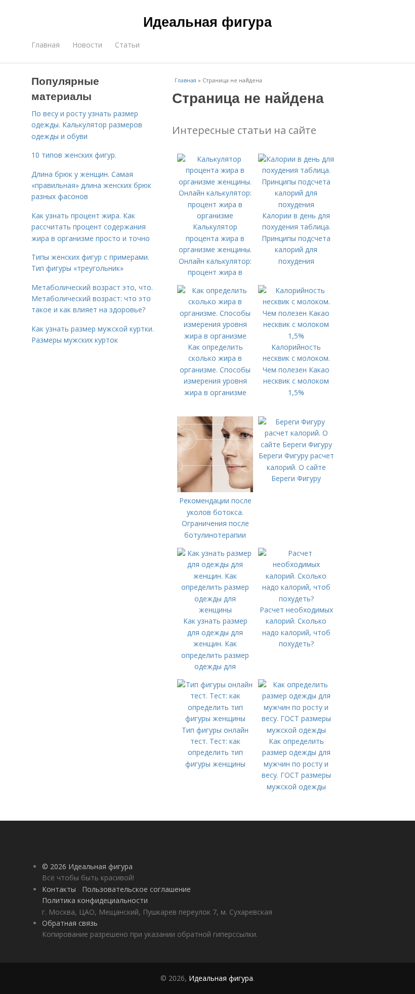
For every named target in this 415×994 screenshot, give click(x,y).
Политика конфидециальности (95, 900)
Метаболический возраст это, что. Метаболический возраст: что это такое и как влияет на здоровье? (92, 298)
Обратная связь (70, 923)
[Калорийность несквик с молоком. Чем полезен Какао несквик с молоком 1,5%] (296, 336)
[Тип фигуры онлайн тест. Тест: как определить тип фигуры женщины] (215, 718)
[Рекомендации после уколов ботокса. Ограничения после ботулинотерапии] (215, 489)
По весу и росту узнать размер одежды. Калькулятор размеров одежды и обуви (86, 125)
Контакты (59, 889)
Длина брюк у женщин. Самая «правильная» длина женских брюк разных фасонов (91, 185)
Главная (45, 45)
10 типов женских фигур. (73, 155)
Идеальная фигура (207, 21)
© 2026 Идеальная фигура (87, 866)
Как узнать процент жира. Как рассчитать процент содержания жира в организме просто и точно (90, 227)
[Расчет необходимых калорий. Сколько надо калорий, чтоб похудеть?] (296, 598)
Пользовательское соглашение (136, 889)
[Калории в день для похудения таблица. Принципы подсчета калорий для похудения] (296, 204)
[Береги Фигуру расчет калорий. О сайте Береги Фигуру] (296, 444)
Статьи (127, 45)
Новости (87, 45)
